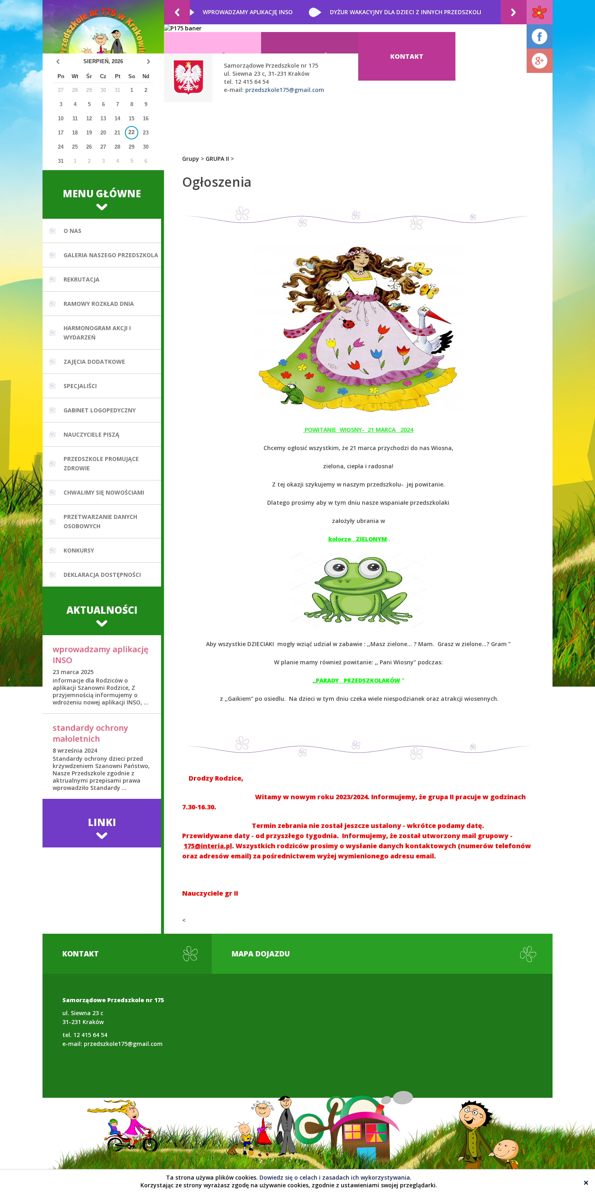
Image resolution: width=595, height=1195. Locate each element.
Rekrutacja (82, 279)
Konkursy (79, 550)
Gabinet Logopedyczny (100, 410)
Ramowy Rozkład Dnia (99, 303)
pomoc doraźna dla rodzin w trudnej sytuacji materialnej (388, 12)
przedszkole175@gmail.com (284, 90)
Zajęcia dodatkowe (94, 361)
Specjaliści (80, 386)
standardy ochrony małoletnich (90, 733)
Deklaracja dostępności (102, 574)
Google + (539, 61)
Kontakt (406, 56)
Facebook (539, 36)
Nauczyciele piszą (91, 434)
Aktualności (102, 610)
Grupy (190, 158)
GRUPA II (217, 158)
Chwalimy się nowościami (104, 492)
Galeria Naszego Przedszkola (111, 255)
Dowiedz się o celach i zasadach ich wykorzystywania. (335, 1177)
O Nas (72, 231)
